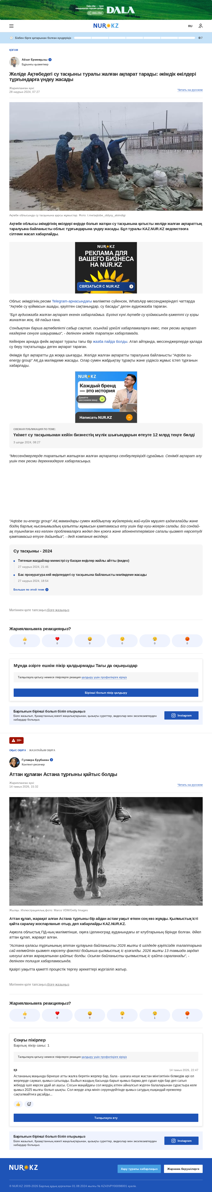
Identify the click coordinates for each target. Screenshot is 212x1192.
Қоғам (13, 50)
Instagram (185, 715)
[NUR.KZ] (106, 26)
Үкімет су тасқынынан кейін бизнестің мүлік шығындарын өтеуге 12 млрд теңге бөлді (104, 434)
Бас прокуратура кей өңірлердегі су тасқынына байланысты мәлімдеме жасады (82, 574)
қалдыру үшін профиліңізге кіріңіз (104, 677)
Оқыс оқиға (17, 750)
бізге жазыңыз (58, 610)
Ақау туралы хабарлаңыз (139, 1168)
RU (190, 26)
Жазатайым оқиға (42, 750)
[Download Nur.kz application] (106, 10)
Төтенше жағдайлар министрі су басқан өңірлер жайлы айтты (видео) (73, 560)
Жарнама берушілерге (183, 1168)
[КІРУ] (200, 26)
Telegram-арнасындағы (72, 301)
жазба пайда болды (110, 342)
